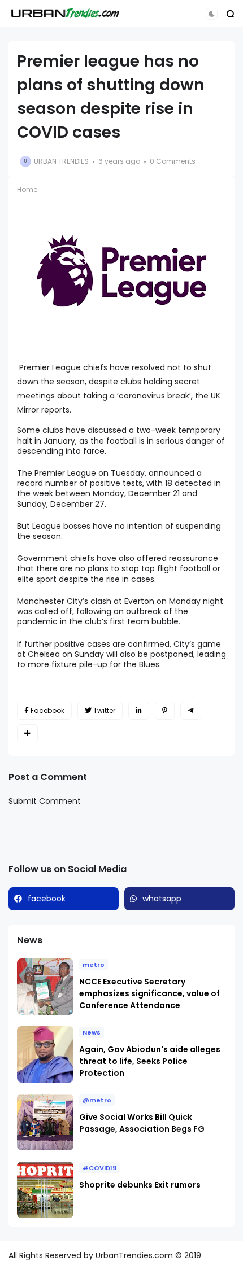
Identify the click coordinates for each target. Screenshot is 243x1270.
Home (27, 189)
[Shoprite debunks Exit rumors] (45, 1190)
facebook (47, 898)
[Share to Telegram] (190, 711)
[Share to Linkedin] (138, 711)
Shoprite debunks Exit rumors (140, 1184)
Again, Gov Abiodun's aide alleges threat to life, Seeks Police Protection (149, 1061)
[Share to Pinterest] (165, 711)
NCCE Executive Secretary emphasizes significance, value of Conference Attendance (149, 993)
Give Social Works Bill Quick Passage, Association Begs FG (142, 1123)
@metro (97, 1100)
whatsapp (161, 898)
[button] (212, 14)
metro (94, 964)
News (92, 1032)
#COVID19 (99, 1167)
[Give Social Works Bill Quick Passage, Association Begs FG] (45, 1122)
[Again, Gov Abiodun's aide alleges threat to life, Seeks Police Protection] (45, 1054)
